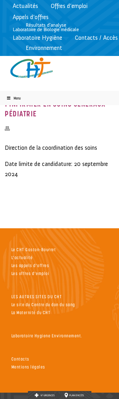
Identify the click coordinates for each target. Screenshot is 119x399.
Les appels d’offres (30, 265)
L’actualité (22, 257)
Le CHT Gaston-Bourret (33, 249)
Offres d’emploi (69, 6)
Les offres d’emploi (30, 273)
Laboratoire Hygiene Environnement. (47, 335)
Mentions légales (28, 366)
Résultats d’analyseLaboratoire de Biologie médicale (46, 27)
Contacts (20, 358)
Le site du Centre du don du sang (43, 304)
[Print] (10, 128)
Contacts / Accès (96, 37)
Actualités (25, 6)
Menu (17, 98)
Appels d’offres (31, 17)
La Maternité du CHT (31, 312)
